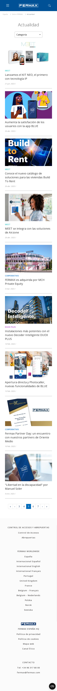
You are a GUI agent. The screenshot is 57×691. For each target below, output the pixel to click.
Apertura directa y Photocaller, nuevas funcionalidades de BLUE (26, 384)
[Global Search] (49, 5)
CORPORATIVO (12, 275)
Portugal (28, 576)
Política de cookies (28, 639)
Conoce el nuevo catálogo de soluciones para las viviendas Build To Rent (27, 177)
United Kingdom (28, 580)
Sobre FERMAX (17, 14)
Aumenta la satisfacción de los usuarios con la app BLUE (24, 124)
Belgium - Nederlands (28, 595)
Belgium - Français (28, 590)
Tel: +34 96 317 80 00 (28, 667)
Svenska (28, 610)
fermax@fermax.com (28, 672)
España (5, 14)
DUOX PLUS (10, 327)
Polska (28, 600)
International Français (28, 571)
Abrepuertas (28, 537)
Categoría (21, 34)
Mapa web (28, 644)
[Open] (8, 5)
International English (28, 566)
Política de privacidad (28, 634)
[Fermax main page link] (28, 5)
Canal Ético (28, 648)
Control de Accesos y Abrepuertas (28, 527)
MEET (7, 70)
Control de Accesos (28, 532)
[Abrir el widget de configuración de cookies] (52, 686)
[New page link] (28, 53)
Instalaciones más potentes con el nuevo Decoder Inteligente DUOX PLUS (27, 335)
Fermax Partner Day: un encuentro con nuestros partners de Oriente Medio (27, 437)
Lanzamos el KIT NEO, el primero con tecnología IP (26, 77)
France (28, 585)
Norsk (28, 605)
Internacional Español (28, 561)
